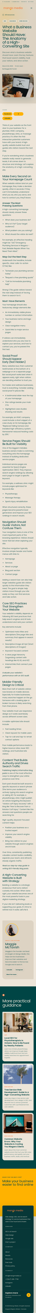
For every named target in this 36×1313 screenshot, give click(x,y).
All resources (9, 15)
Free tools (8, 1262)
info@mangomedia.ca (13, 1276)
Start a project (10, 1242)
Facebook (7, 114)
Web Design (9, 1235)
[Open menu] (31, 8)
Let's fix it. (24, 910)
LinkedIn (7, 118)
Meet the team (11, 974)
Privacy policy (10, 1266)
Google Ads (9, 1239)
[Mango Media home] (12, 8)
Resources (9, 1259)
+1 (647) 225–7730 (11, 1279)
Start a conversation (16, 1196)
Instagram (19, 970)
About (7, 1252)
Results (7, 1255)
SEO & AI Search (10, 1232)
